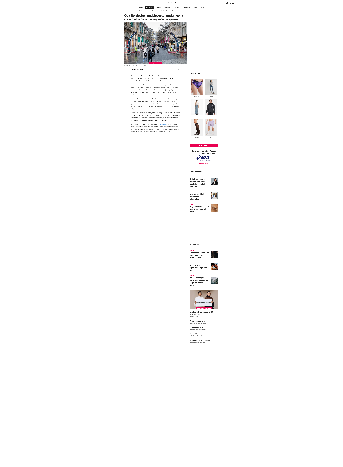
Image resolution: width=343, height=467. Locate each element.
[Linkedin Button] (173, 68)
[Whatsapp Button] (178, 68)
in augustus (163, 124)
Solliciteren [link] (203, 163)
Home (125, 10)
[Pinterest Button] (175, 68)
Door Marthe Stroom (137, 69)
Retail (135, 10)
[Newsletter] (226, 3)
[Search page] (230, 3)
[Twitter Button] (167, 68)
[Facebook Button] (170, 68)
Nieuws (131, 10)
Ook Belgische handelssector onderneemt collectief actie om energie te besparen (159, 10)
